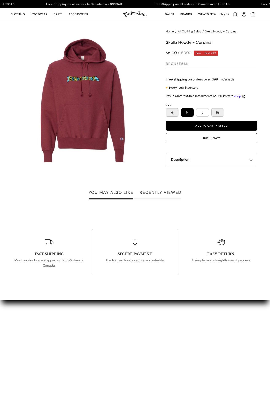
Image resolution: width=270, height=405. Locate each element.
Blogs (171, 341)
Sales (115, 362)
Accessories (120, 348)
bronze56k (177, 63)
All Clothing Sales (189, 31)
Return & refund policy (240, 334)
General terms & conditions (244, 355)
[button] (18, 14)
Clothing (117, 327)
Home (170, 31)
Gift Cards (119, 355)
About (172, 327)
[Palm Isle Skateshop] (135, 14)
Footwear (118, 334)
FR (227, 14)
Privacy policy (233, 327)
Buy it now (211, 138)
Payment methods (237, 348)
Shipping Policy (234, 341)
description (180, 159)
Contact (173, 334)
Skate (115, 341)
